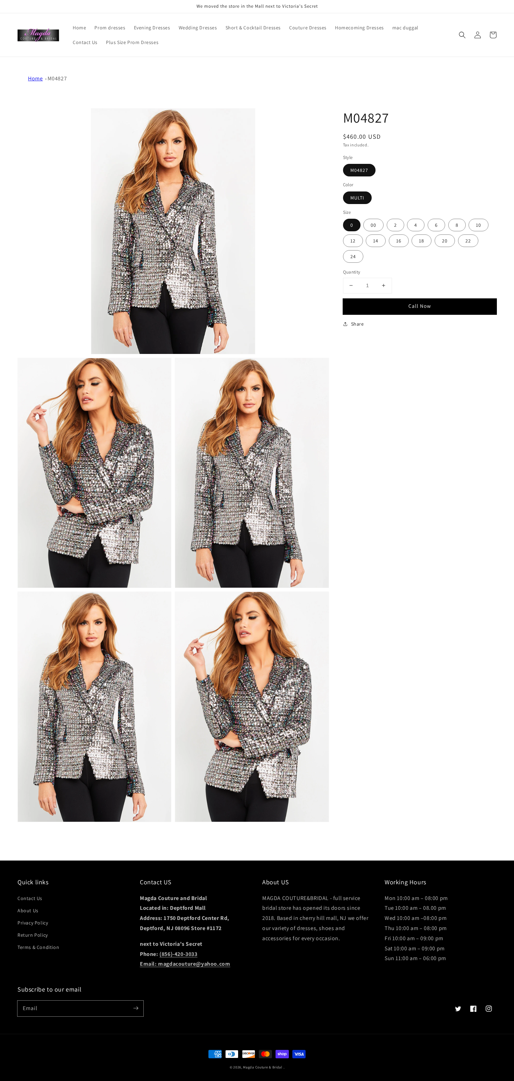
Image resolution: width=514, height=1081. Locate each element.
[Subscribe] (135, 1008)
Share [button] (357, 323)
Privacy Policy (32, 923)
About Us (27, 910)
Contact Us (29, 898)
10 (478, 225)
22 (468, 241)
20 (445, 241)
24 (353, 256)
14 (375, 241)
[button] (462, 35)
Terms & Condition (38, 947)
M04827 (57, 78)
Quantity (351, 272)
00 (373, 225)
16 (398, 241)
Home (35, 78)
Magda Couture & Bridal (263, 1067)
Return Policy (32, 935)
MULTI (357, 197)
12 (353, 241)
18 (421, 241)
